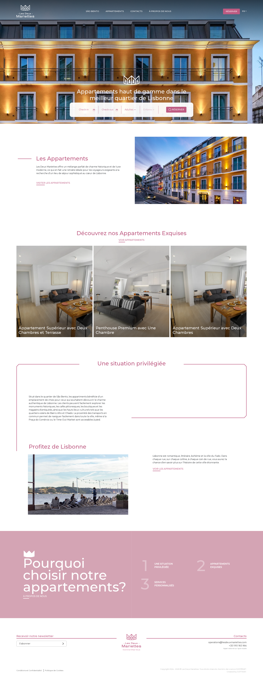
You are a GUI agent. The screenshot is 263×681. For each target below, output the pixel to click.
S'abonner (24, 643)
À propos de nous (160, 11)
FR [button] (243, 11)
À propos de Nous (35, 596)
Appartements (115, 11)
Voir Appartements (131, 240)
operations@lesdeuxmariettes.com (227, 642)
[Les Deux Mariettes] (25, 11)
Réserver (231, 11)
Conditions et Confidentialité (29, 670)
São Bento (92, 11)
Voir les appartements (168, 469)
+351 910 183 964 (238, 645)
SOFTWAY (241, 672)
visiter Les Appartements (53, 183)
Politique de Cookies (54, 670)
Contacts (136, 11)
